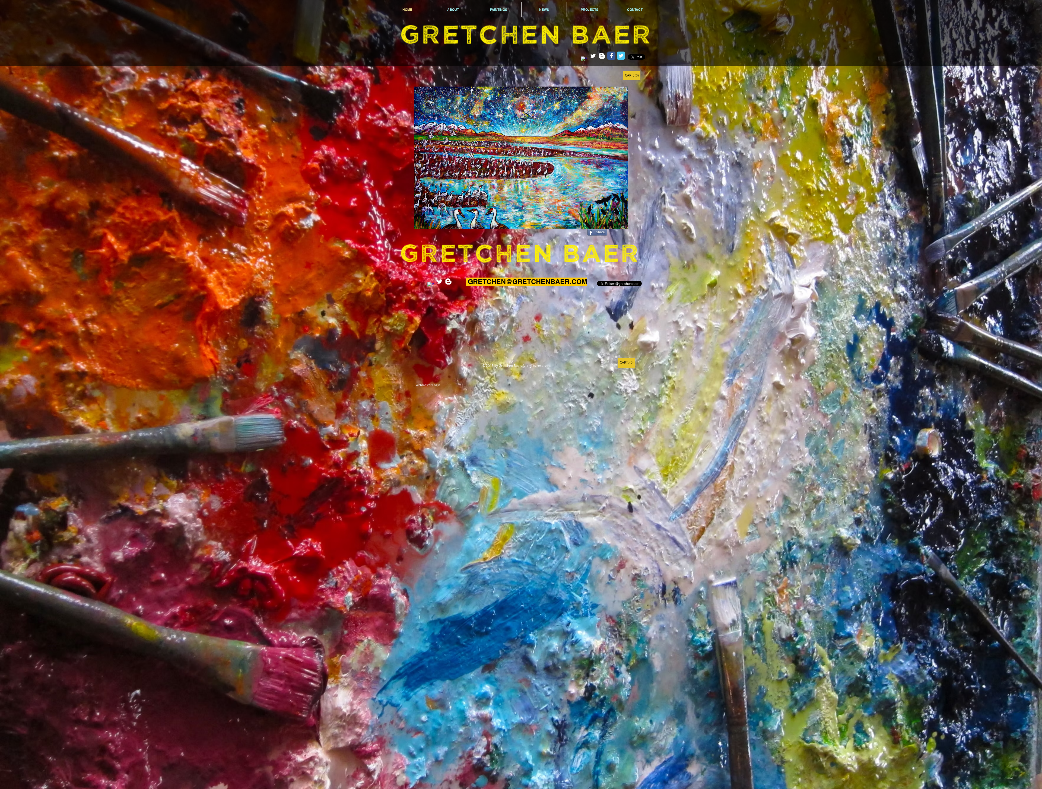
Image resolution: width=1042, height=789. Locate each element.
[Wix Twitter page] (621, 56)
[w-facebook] (584, 59)
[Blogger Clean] (602, 56)
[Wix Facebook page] (611, 56)
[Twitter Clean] (593, 56)
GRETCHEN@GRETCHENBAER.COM (527, 282)
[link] (631, 75)
